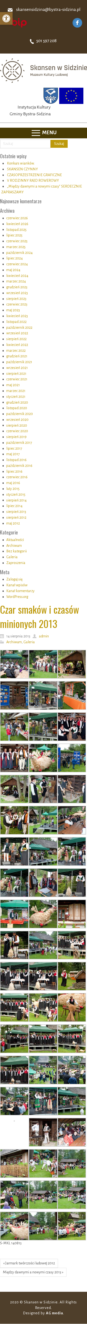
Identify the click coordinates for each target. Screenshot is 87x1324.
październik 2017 (19, 443)
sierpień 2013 (16, 512)
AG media (54, 1313)
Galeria (12, 557)
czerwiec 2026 (17, 218)
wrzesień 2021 (17, 368)
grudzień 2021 (16, 356)
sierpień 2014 (16, 500)
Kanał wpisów (17, 585)
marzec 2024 (16, 281)
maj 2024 (13, 270)
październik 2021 (19, 362)
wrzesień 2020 (17, 420)
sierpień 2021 (16, 374)
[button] (6, 18)
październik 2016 (19, 466)
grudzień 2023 (16, 287)
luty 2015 (13, 489)
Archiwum (14, 546)
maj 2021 (13, 385)
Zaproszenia (15, 563)
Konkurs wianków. (21, 163)
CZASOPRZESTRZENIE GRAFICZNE (34, 175)
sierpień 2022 (16, 339)
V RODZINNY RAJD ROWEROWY (33, 180)
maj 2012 (13, 523)
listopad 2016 (16, 460)
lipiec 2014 (14, 506)
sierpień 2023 (16, 299)
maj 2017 (13, 454)
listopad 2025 (16, 230)
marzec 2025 (16, 247)
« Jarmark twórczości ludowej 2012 (29, 1263)
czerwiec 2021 (16, 379)
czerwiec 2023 (16, 304)
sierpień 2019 (16, 437)
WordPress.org (17, 597)
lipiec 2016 (14, 471)
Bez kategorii (16, 551)
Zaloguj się (14, 579)
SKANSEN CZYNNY (22, 169)
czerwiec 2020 (17, 431)
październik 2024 (19, 253)
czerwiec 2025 (17, 241)
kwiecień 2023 (17, 316)
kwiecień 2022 (17, 345)
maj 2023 (13, 310)
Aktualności (15, 540)
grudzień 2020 (17, 402)
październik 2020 (19, 414)
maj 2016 (13, 483)
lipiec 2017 (14, 448)
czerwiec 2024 (17, 264)
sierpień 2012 (16, 517)
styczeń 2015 (15, 494)
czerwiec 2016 (17, 477)
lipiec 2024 (14, 258)
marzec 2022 (16, 351)
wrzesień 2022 (17, 333)
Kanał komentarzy (20, 591)
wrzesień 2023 (17, 293)
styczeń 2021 (15, 397)
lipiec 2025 (14, 235)
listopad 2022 (16, 322)
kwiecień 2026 (17, 224)
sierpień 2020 (16, 425)
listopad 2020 (16, 408)
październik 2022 (19, 327)
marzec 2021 (15, 391)
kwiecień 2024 (17, 276)
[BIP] (16, 22)
